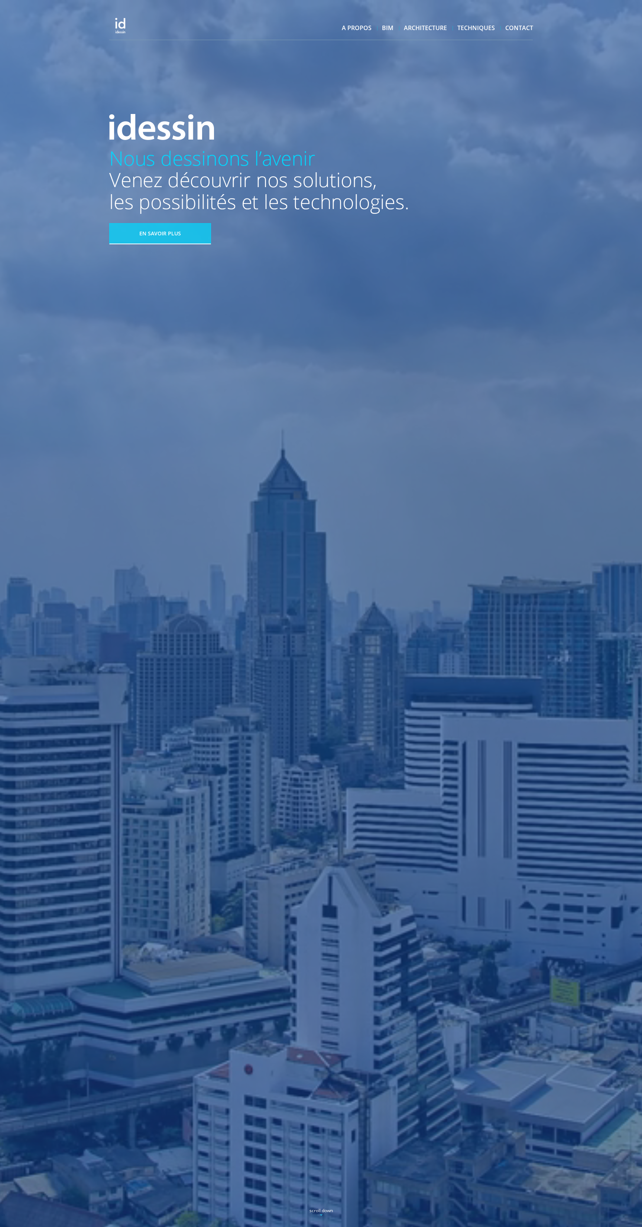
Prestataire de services (136, 22)
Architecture (425, 28)
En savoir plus (160, 233)
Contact (519, 28)
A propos (357, 28)
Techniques (476, 28)
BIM (387, 28)
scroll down (321, 1211)
